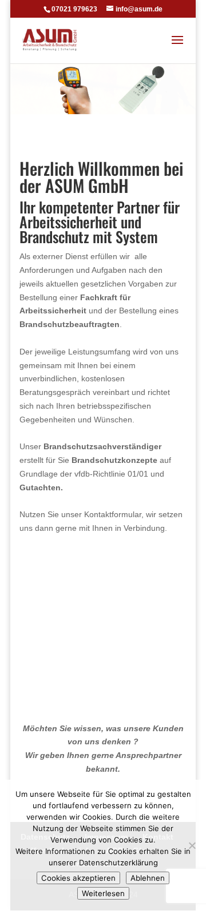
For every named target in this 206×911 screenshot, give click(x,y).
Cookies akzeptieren (78, 877)
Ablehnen (147, 877)
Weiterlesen (103, 893)
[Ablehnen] (191, 845)
